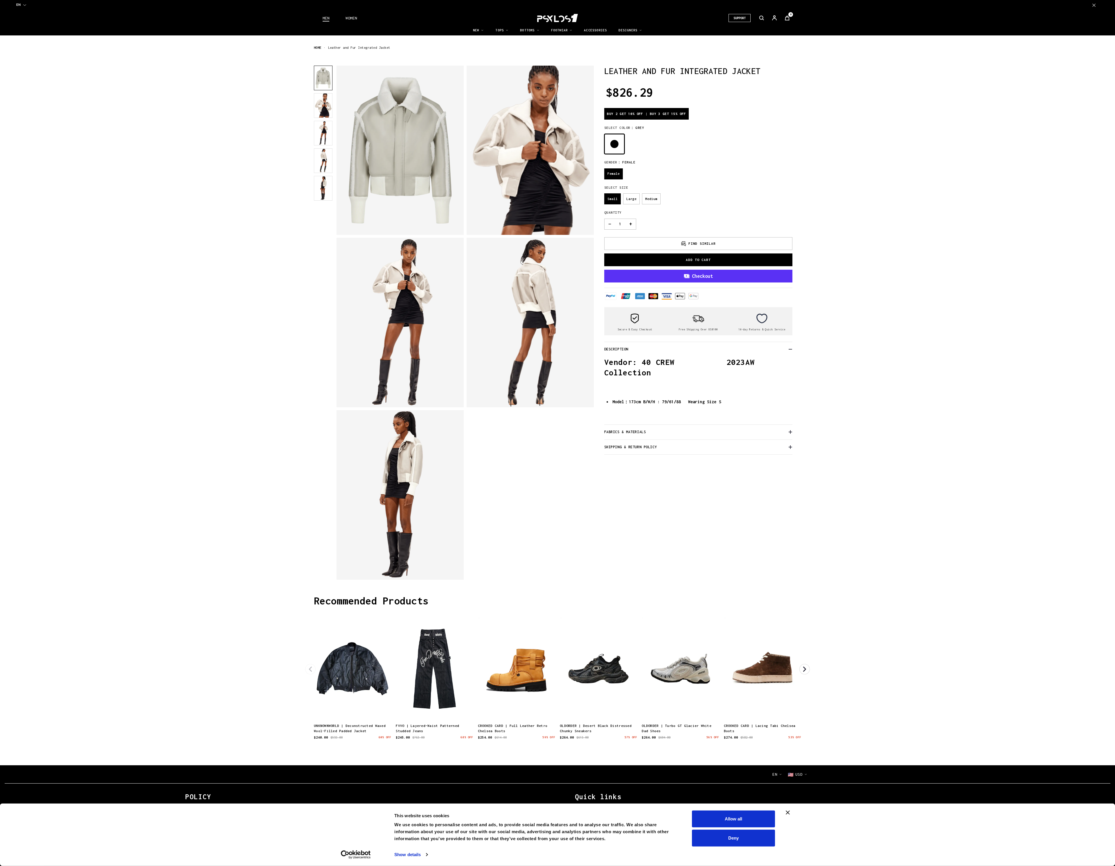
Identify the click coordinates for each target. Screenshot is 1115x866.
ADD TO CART (698, 260)
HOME (317, 47)
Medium (651, 199)
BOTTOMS (527, 30)
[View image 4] (323, 160)
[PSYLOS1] (557, 18)
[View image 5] (323, 188)
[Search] (761, 18)
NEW (476, 30)
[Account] (774, 18)
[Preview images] (352, 709)
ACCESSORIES (595, 30)
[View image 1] (323, 78)
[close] (1094, 5)
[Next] (804, 669)
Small (612, 199)
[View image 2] (323, 105)
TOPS (499, 30)
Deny (733, 837)
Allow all (733, 818)
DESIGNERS (627, 30)
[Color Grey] (614, 144)
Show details (407, 854)
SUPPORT (739, 18)
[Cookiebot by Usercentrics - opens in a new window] (355, 854)
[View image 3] (323, 133)
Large (631, 199)
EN (18, 5)
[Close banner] (788, 813)
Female (613, 173)
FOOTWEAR (559, 30)
